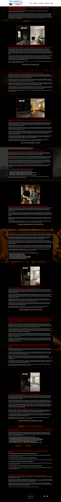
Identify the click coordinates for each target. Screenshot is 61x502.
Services (35, 3)
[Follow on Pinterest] (47, 496)
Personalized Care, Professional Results (15, 18)
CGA (29, 494)
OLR (27, 494)
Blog (52, 3)
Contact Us (41, 3)
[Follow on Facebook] (44, 496)
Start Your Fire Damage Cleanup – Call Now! (30, 142)
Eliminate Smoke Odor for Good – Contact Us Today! (30, 309)
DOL (32, 494)
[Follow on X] (46, 496)
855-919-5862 (30, 61)
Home (30, 3)
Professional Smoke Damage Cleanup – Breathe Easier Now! (30, 224)
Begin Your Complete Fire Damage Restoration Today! (30, 420)
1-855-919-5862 (48, 17)
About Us (47, 3)
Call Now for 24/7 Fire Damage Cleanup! (30, 64)
